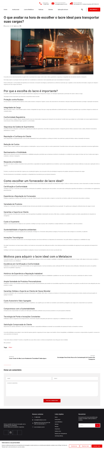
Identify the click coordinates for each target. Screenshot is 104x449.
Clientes (50, 9)
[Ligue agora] (40, 3)
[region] (52, 445)
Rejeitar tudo (85, 446)
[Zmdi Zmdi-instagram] (10, 432)
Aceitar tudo (97, 446)
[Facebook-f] (6, 432)
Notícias (41, 9)
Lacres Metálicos (29, 9)
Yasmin (17, 26)
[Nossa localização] (71, 3)
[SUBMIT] (97, 425)
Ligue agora (45, 2)
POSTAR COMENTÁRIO (52, 400)
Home (5, 9)
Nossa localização (78, 2)
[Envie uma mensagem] (52, 3)
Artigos (10, 347)
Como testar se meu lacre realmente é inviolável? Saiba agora (27, 358)
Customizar (74, 446)
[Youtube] (15, 432)
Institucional (15, 9)
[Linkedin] (19, 432)
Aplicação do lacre (63, 9)
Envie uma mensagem (60, 2)
